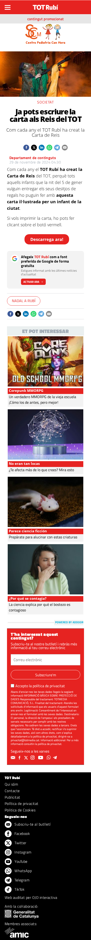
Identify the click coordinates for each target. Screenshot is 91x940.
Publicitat (12, 797)
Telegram (21, 880)
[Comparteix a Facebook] (26, 147)
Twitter (20, 843)
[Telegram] (56, 757)
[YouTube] (41, 757)
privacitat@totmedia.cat (25, 740)
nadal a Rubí (23, 300)
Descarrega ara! (46, 239)
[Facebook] (20, 757)
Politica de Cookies (20, 810)
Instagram (23, 852)
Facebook (22, 833)
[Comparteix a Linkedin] (42, 147)
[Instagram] (33, 757)
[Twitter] (26, 757)
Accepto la (40, 686)
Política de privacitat (21, 803)
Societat (45, 102)
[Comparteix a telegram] (57, 147)
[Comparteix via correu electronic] (65, 147)
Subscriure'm (45, 675)
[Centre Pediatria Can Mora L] (45, 33)
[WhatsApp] (49, 757)
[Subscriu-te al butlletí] (13, 757)
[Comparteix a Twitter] (34, 147)
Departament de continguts (32, 158)
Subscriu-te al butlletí (32, 824)
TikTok (19, 889)
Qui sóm (11, 784)
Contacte (12, 790)
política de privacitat (49, 686)
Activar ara (31, 282)
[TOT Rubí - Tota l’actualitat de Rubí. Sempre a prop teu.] (45, 6)
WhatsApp (23, 870)
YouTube (21, 861)
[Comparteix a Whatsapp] (49, 147)
